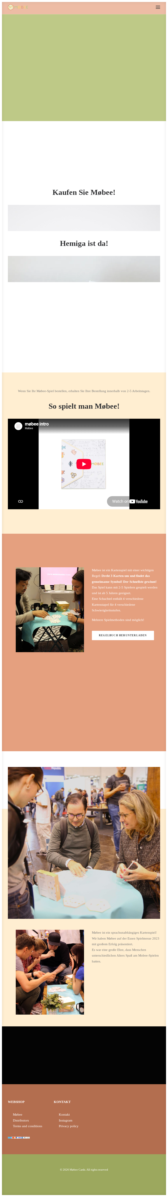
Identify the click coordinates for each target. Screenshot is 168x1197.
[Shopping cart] (145, 7)
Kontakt (64, 1114)
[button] (158, 7)
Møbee (17, 1114)
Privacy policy (69, 1126)
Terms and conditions (27, 1126)
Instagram (65, 1120)
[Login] (138, 7)
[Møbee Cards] (18, 7)
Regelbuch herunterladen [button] (123, 635)
